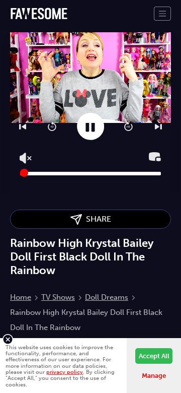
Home (20, 297)
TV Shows (58, 297)
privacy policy (64, 371)
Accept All (154, 356)
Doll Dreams (106, 297)
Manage (154, 375)
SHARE (96, 219)
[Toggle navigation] (162, 14)
